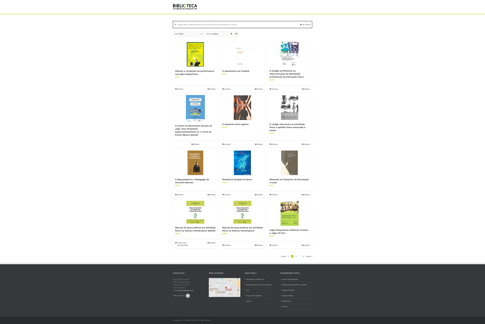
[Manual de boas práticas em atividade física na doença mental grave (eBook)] (195, 212)
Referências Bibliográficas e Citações (294, 285)
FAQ (247, 290)
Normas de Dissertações (290, 279)
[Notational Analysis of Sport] (242, 163)
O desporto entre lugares (235, 124)
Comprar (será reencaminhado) (182, 244)
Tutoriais (284, 306)
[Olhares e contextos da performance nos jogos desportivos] (195, 54)
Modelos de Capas (288, 290)
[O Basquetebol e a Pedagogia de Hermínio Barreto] (195, 163)
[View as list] (236, 33)
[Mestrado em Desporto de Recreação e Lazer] (290, 163)
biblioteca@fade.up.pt (185, 290)
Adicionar (180, 89)
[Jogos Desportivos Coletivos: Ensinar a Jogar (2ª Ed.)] (290, 213)
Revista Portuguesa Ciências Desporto (259, 285)
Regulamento (286, 301)
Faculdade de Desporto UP (255, 279)
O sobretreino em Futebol (235, 71)
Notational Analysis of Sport (237, 179)
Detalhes (212, 89)
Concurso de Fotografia (254, 296)
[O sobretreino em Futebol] (242, 54)
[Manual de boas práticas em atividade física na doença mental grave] (242, 212)
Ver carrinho (306, 25)
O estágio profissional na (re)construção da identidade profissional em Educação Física (286, 74)
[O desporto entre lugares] (242, 107)
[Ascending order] (201, 33)
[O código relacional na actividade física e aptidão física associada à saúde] (290, 107)
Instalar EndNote (287, 296)
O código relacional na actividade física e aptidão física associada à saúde (287, 127)
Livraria (248, 301)
